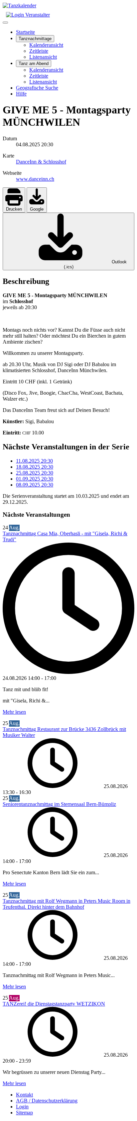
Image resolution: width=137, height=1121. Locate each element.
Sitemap (24, 1112)
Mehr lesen (14, 712)
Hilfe (21, 94)
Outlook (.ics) (95, 264)
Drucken (14, 209)
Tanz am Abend (34, 63)
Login (22, 1106)
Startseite (25, 32)
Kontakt (24, 1094)
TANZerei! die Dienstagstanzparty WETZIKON (54, 1004)
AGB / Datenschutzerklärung (46, 1100)
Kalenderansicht (46, 45)
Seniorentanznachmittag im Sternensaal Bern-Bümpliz (59, 804)
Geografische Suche (37, 88)
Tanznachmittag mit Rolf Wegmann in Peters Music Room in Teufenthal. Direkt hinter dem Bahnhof (66, 904)
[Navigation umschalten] (5, 23)
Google (37, 209)
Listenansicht (43, 57)
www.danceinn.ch (35, 179)
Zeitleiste (38, 51)
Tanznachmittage (35, 38)
